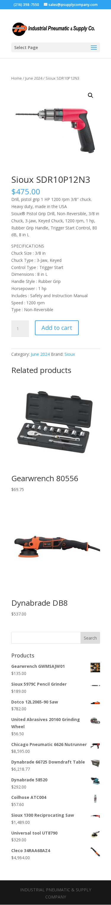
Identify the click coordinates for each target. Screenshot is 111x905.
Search (90, 638)
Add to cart (56, 328)
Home (16, 78)
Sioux (70, 354)
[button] (90, 95)
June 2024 (33, 78)
